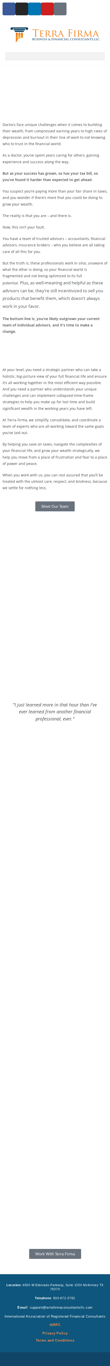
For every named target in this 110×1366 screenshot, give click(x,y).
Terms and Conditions (55, 1340)
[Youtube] (47, 9)
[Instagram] (21, 9)
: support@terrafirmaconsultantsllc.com (55, 1307)
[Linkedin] (34, 9)
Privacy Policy (55, 1333)
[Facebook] (9, 9)
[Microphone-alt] (60, 9)
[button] (55, 56)
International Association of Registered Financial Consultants (55, 1316)
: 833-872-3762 (55, 1298)
